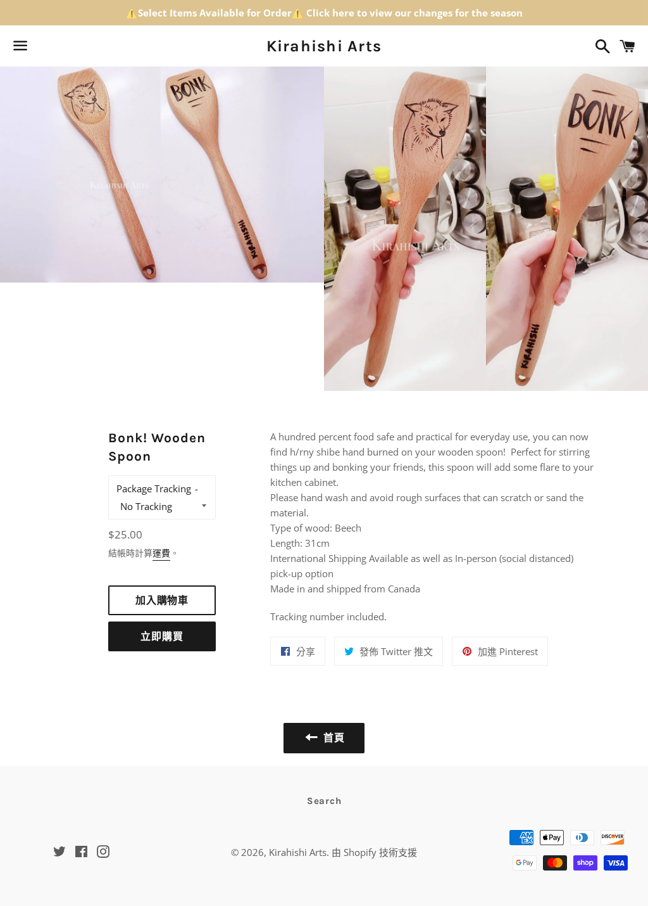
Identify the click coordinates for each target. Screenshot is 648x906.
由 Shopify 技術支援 (374, 852)
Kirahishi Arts (324, 46)
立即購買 (161, 636)
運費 (161, 553)
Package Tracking (153, 488)
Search (324, 801)
